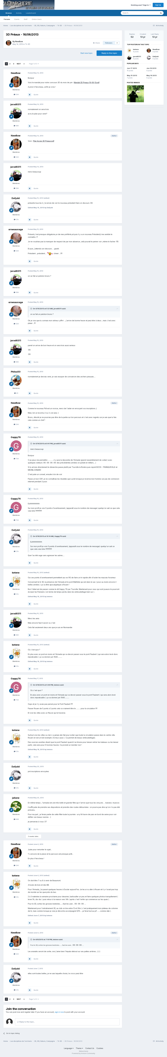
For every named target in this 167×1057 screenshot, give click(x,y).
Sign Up (158, 5)
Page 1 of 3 (33, 64)
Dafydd (16, 198)
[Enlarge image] (50, 253)
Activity (19, 13)
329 (17, 251)
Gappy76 (16, 437)
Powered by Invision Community (83, 1053)
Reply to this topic (109, 53)
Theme (79, 1048)
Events (16, 19)
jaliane (15, 798)
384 (17, 126)
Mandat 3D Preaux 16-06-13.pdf (86, 82)
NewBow (19, 41)
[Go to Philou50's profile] (16, 380)
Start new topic (86, 53)
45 (17, 393)
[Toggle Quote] (31, 309)
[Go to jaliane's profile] (16, 806)
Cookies (99, 1048)
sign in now (59, 1012)
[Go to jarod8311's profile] (16, 113)
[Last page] (24, 63)
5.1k (17, 594)
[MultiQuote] (29, 94)
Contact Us (89, 1048)
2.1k (17, 219)
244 (17, 94)
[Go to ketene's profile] (16, 581)
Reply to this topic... (27, 1022)
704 (17, 459)
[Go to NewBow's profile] (8, 43)
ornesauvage (15, 229)
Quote (36, 95)
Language (68, 1048)
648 (17, 819)
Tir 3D (27, 44)
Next (19, 64)
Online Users (37, 19)
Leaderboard (31, 13)
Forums (7, 19)
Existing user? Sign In (140, 5)
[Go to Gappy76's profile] (16, 445)
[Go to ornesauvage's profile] (16, 238)
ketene (15, 572)
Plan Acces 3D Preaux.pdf (43, 141)
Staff (25, 19)
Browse (9, 13)
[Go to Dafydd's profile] (16, 206)
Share (97, 43)
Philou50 (16, 371)
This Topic (151, 13)
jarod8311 (15, 104)
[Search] (161, 13)
